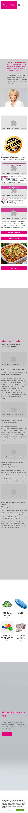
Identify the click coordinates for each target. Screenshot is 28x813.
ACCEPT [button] (20, 810)
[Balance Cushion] (21, 604)
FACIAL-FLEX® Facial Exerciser (21, 637)
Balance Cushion (21, 613)
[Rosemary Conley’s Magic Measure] (7, 604)
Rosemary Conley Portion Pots (7, 637)
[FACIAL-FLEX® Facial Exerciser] (21, 627)
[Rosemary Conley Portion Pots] (7, 627)
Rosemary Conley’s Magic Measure (7, 613)
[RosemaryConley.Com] (9, 5)
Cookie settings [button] (9, 810)
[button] (14, 165)
